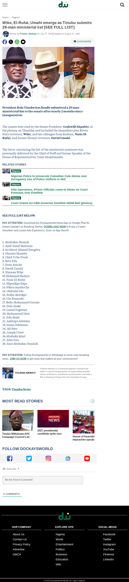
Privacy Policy (21, 544)
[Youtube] (87, 458)
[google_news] (67, 458)
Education (62, 559)
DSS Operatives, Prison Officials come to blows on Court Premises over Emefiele (49, 191)
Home (5, 17)
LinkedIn (108, 559)
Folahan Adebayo (28, 34)
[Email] (23, 41)
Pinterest (108, 554)
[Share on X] (10, 41)
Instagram (109, 544)
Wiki (58, 564)
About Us (18, 534)
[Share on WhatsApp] (17, 41)
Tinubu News (21, 389)
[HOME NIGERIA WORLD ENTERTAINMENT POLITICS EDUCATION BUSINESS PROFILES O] (64, 5)
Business (61, 554)
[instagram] (48, 458)
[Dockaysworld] (64, 4)
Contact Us (20, 539)
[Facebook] (4, 41)
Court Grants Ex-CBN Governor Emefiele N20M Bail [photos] (51, 203)
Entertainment (64, 544)
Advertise (19, 549)
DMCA (17, 554)
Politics (60, 549)
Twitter (107, 539)
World (59, 539)
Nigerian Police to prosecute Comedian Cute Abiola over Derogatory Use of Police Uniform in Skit (49, 178)
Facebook (109, 534)
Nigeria (16, 17)
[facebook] (9, 458)
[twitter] (29, 458)
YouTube (108, 549)
